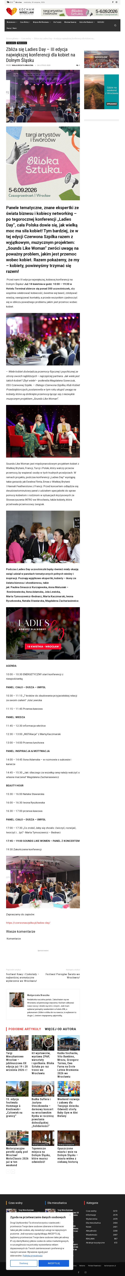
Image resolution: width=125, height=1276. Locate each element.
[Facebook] (113, 2)
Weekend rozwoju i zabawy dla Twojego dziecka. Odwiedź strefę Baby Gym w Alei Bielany (68, 1108)
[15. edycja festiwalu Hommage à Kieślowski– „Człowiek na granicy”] (17, 1088)
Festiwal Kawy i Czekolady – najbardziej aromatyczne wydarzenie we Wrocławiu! (22, 977)
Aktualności (11, 1049)
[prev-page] (8, 1172)
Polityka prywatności (33, 1255)
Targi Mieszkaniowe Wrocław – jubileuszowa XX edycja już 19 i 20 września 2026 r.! (17, 1061)
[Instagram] (116, 2)
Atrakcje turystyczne (40, 1144)
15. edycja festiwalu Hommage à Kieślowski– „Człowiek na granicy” (14, 1108)
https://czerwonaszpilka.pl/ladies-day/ (28, 922)
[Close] (70, 1215)
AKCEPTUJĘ (54, 1263)
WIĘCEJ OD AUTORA (60, 1029)
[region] (39, 1241)
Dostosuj (24, 1263)
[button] (115, 25)
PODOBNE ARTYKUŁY (25, 1029)
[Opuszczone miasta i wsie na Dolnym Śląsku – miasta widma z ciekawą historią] (68, 1138)
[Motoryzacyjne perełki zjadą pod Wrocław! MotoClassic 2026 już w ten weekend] (17, 1138)
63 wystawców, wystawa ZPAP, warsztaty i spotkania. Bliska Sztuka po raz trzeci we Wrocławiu (43, 1063)
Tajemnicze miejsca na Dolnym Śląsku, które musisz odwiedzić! (41, 1155)
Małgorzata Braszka (22, 65)
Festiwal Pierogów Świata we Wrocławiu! (63, 976)
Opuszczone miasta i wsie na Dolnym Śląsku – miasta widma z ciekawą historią (67, 1155)
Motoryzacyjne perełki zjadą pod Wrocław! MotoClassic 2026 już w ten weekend (17, 1157)
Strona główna (12, 38)
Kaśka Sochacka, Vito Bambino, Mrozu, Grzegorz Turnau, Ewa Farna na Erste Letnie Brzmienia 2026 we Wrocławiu (68, 1064)
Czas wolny (26, 38)
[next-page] (13, 1172)
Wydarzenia (22, 43)
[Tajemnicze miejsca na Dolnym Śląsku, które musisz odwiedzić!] (43, 1138)
